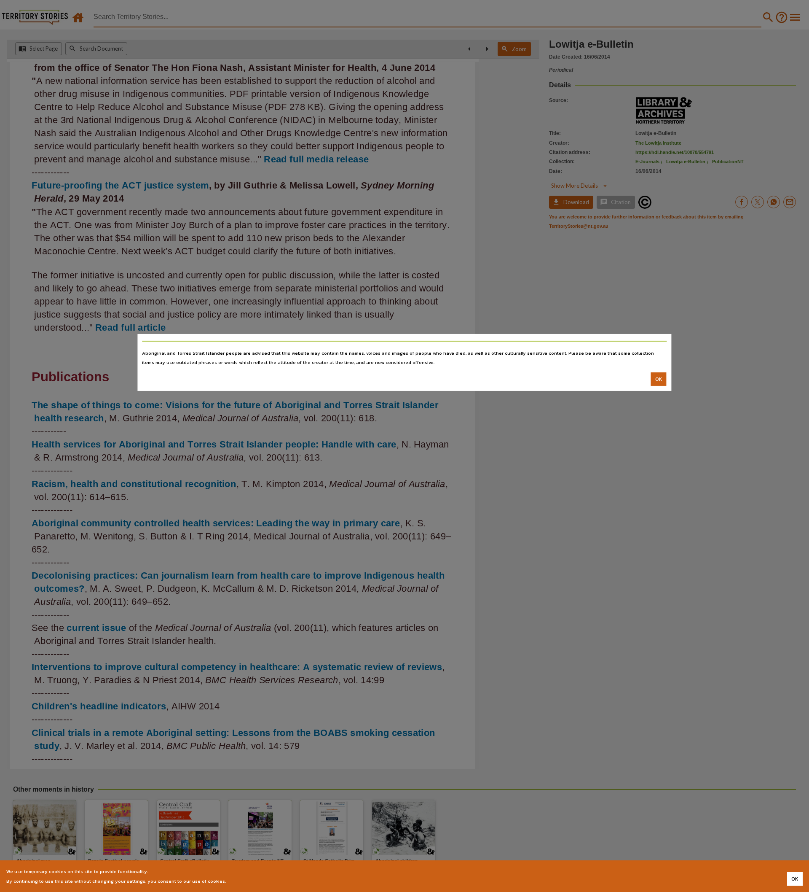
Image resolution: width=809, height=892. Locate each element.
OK (658, 379)
